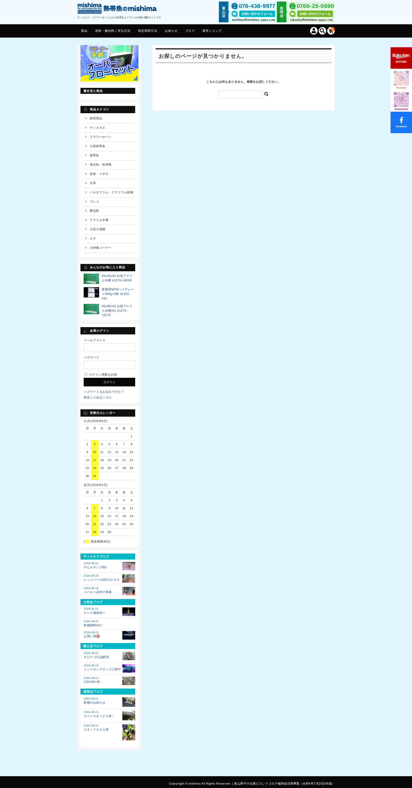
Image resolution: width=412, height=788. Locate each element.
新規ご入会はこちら (98, 397)
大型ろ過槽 (97, 229)
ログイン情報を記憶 (102, 374)
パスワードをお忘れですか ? (104, 391)
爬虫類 (94, 210)
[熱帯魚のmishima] (117, 9)
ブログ (190, 30)
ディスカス (97, 127)
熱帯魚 (94, 155)
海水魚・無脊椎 (101, 164)
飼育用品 (96, 118)
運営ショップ (212, 30)
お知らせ (171, 30)
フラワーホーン (101, 137)
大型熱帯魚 (97, 146)
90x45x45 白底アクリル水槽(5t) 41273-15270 (117, 310)
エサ (93, 238)
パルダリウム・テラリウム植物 (111, 192)
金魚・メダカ (99, 173)
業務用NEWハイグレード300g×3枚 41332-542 (118, 294)
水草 (93, 183)
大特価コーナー (101, 247)
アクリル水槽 (99, 220)
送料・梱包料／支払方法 (112, 30)
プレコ (94, 201)
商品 (84, 30)
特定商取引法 (147, 30)
